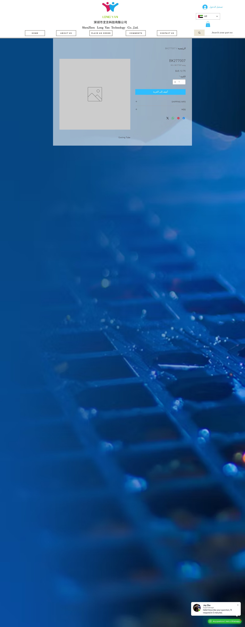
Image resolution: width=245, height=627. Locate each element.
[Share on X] (167, 118)
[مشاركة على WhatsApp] (173, 118)
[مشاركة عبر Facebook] (183, 118)
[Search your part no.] (199, 33)
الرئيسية (182, 48)
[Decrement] (183, 81)
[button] (208, 24)
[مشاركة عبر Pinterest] (178, 118)
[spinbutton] (179, 81)
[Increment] (175, 81)
